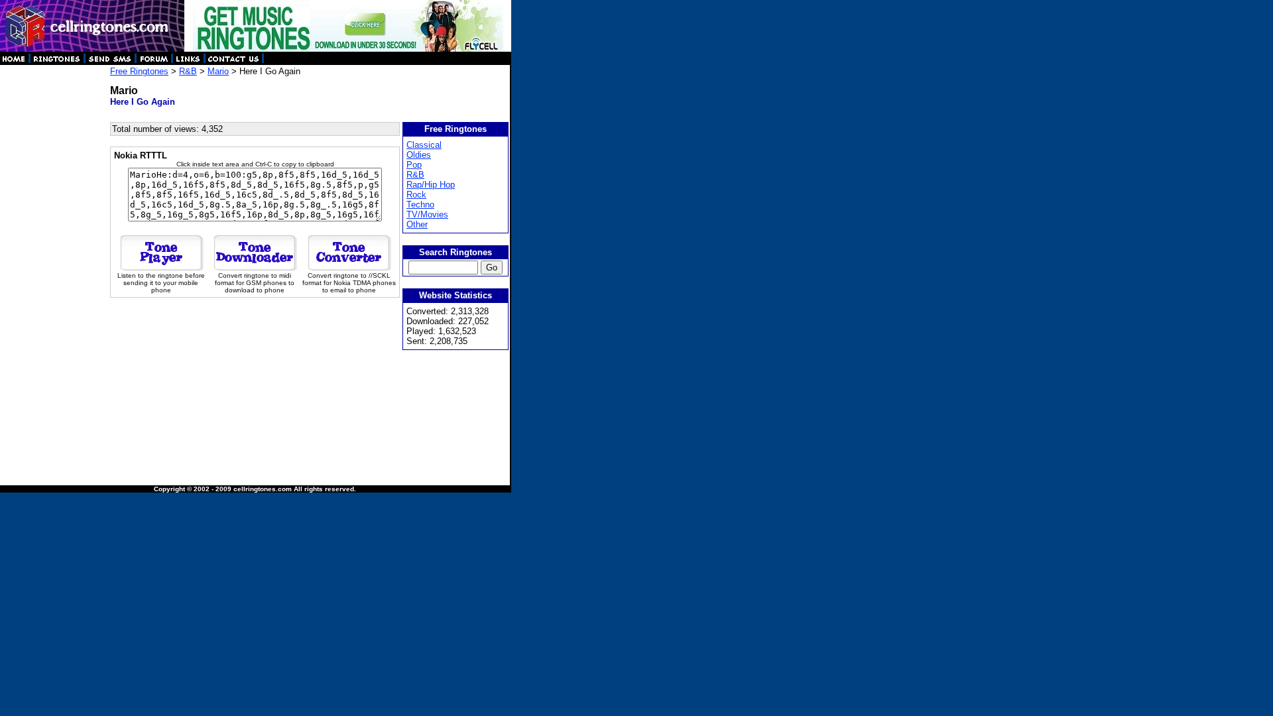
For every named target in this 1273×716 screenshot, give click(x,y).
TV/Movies (427, 214)
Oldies (418, 155)
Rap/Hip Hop (430, 185)
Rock (416, 195)
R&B (188, 71)
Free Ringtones (139, 71)
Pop (414, 165)
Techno (420, 204)
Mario (218, 71)
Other (417, 224)
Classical (424, 145)
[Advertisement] (54, 265)
